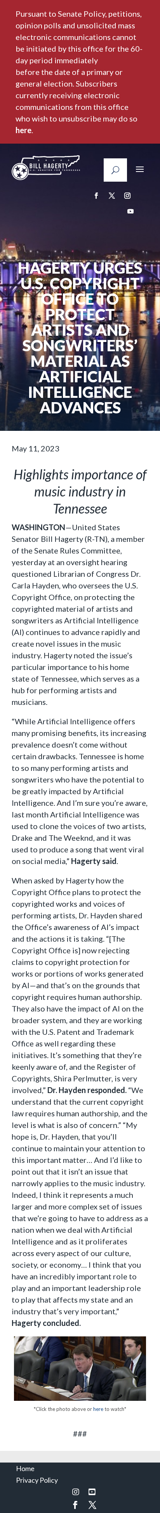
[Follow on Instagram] (127, 195)
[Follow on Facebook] (96, 195)
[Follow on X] (112, 195)
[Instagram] (75, 1491)
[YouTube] (92, 1491)
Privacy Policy (37, 1480)
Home (25, 1468)
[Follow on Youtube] (130, 211)
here (23, 130)
